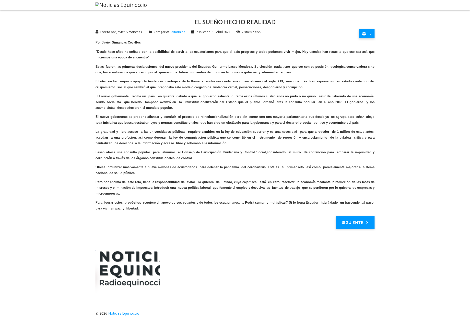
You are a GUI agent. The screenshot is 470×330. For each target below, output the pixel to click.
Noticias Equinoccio (123, 313)
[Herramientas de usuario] (367, 33)
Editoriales (177, 32)
